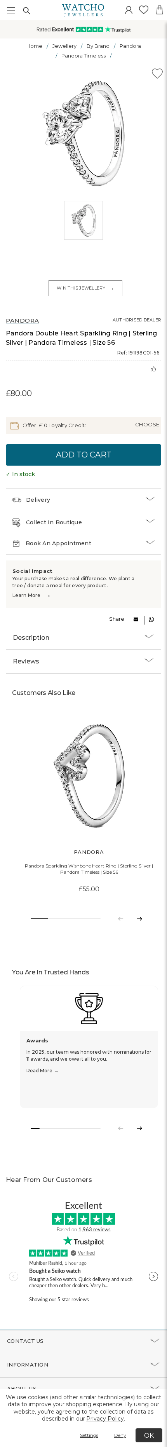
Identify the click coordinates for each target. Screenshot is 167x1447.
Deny (120, 1435)
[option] (83, 133)
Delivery (38, 499)
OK (149, 1435)
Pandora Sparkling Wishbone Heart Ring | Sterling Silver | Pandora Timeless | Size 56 (89, 869)
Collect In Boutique (54, 522)
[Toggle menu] (10, 10)
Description (31, 637)
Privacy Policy (105, 1418)
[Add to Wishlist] (157, 74)
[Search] (26, 10)
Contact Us (25, 1341)
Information (27, 1364)
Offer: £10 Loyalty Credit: (53, 425)
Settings (89, 1435)
